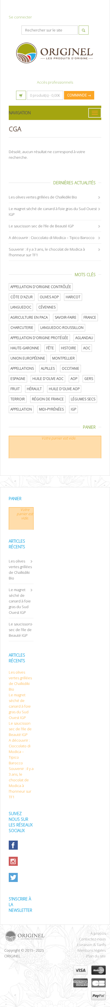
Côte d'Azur (21, 297)
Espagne (17, 378)
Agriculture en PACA (29, 317)
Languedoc (20, 307)
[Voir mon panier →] (21, 95)
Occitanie (70, 368)
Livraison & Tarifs (91, 944)
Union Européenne (27, 358)
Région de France (48, 399)
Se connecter (20, 17)
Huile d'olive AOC (47, 378)
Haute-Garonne (24, 348)
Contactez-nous (92, 939)
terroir (17, 399)
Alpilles (48, 368)
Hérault (34, 388)
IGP (73, 409)
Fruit (15, 388)
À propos (98, 933)
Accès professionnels (55, 82)
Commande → (79, 95)
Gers (88, 378)
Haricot (73, 297)
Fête (50, 348)
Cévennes (47, 307)
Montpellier (63, 358)
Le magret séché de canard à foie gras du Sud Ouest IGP (20, 601)
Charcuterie (21, 327)
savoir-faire (65, 317)
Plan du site (96, 956)
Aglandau (84, 337)
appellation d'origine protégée (39, 337)
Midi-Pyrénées (51, 409)
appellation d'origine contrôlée (40, 286)
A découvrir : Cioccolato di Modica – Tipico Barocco (51, 237)
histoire (68, 348)
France (89, 317)
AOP (74, 378)
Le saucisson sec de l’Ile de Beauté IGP (41, 226)
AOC (86, 348)
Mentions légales (92, 950)
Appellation (21, 409)
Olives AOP (49, 297)
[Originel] (27, 936)
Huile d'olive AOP (64, 388)
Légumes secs (83, 399)
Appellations (22, 368)
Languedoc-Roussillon (61, 327)
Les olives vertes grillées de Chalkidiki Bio (43, 197)
